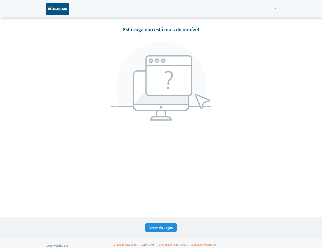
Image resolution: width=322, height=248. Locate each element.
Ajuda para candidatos (203, 244)
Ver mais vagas (161, 227)
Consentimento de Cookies (173, 244)
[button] (273, 8)
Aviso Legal (147, 244)
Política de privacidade (125, 244)
